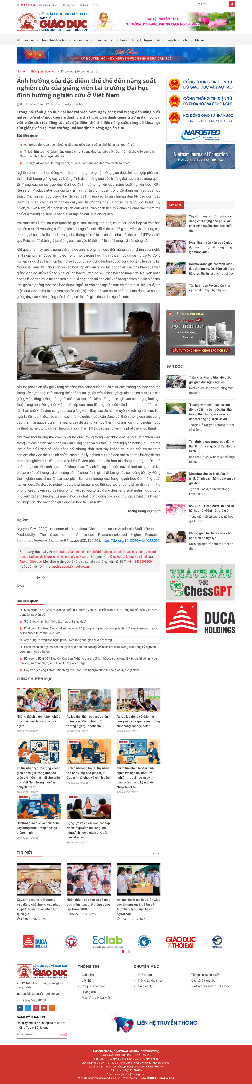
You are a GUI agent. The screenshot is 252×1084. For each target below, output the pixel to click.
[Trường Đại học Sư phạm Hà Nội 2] (217, 941)
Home (21, 71)
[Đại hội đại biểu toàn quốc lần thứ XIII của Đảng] (162, 21)
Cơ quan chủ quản (47, 5)
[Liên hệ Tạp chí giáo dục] (154, 1022)
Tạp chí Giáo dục (30, 561)
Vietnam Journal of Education (210, 986)
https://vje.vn (130, 1078)
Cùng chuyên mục (34, 678)
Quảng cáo (69, 5)
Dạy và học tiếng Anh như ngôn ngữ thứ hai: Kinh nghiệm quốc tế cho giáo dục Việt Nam (81, 670)
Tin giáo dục (81, 40)
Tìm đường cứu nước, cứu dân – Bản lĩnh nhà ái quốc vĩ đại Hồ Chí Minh (212, 446)
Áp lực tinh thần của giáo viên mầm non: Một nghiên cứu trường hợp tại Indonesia (87, 721)
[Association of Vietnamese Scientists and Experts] (108, 941)
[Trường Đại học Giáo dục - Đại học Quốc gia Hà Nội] (35, 941)
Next (238, 942)
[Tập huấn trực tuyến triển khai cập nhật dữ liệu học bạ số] (177, 289)
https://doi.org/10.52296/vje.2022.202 (131, 540)
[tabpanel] (35, 941)
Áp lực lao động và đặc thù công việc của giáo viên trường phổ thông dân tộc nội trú (79, 145)
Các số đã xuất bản (204, 980)
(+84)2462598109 (139, 561)
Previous (14, 942)
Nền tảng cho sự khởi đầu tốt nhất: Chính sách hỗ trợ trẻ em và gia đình (212, 478)
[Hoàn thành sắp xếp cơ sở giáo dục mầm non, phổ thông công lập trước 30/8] (177, 246)
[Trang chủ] (18, 41)
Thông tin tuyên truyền (146, 40)
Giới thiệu (83, 5)
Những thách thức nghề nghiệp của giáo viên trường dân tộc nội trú (38, 721)
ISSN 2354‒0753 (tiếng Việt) (109, 1058)
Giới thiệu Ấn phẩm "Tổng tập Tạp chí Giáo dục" (55, 621)
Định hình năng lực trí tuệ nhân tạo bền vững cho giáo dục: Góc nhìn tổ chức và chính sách (88, 773)
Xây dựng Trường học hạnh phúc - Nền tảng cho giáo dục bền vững (68, 640)
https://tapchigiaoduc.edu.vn (104, 1078)
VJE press (145, 975)
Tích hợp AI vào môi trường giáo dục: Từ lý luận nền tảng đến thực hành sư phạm (77, 163)
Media (199, 40)
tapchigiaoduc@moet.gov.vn (70, 566)
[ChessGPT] (200, 582)
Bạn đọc (174, 366)
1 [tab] (123, 952)
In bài (42, 577)
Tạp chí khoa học (178, 40)
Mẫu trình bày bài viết (96, 998)
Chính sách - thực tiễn (110, 40)
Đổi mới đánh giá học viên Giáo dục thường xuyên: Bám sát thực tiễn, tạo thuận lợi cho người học (211, 268)
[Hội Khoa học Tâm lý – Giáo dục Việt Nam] (180, 941)
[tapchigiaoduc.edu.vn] (52, 21)
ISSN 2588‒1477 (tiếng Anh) (142, 1058)
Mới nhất (175, 205)
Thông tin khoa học (54, 40)
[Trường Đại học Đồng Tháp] (71, 941)
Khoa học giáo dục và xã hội (66, 104)
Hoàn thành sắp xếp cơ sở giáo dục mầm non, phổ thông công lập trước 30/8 (88, 904)
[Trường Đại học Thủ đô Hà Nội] (144, 941)
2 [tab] (129, 952)
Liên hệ (94, 5)
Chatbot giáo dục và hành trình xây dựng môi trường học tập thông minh (38, 827)
